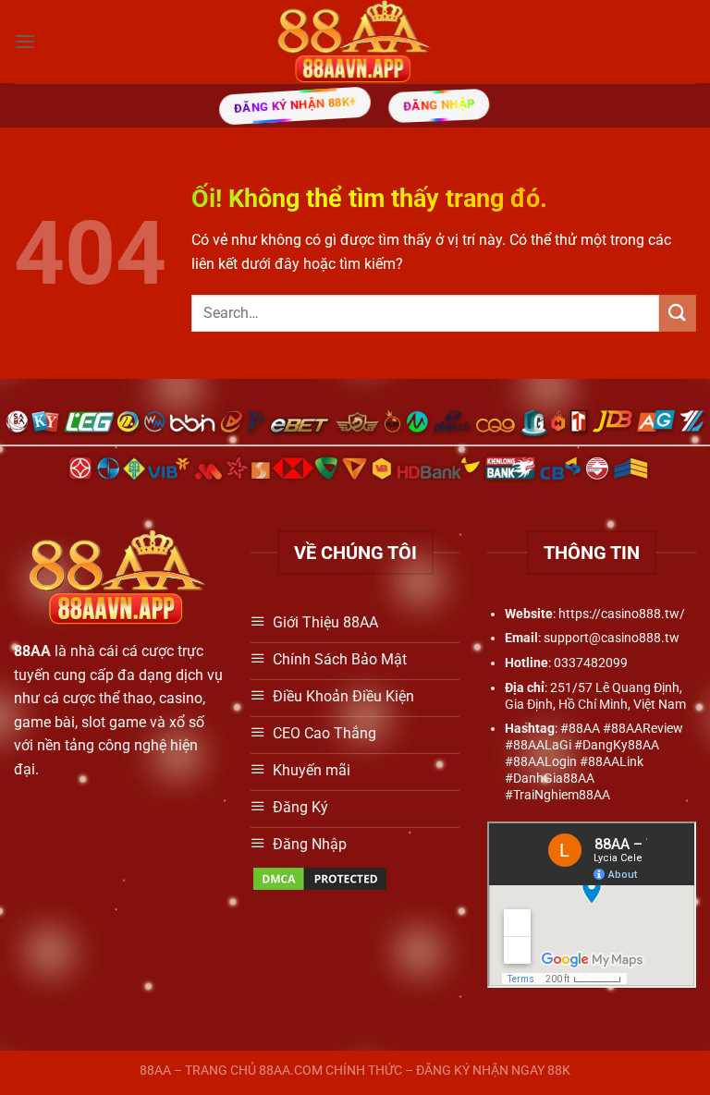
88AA (32, 651)
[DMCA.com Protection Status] (320, 877)
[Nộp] (677, 313)
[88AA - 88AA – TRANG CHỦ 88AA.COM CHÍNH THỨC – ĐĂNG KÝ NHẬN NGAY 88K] (355, 41)
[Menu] (25, 41)
